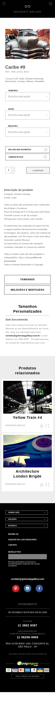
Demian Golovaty (34, 78)
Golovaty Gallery (27, 9)
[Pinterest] (16, 588)
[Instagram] (27, 588)
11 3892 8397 (27, 625)
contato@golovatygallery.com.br (23, 335)
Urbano (30, 81)
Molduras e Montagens (27, 290)
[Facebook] (39, 588)
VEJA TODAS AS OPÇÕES (27, 676)
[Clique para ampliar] (27, 44)
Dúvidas (12, 526)
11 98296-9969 (27, 637)
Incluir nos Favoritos (19, 150)
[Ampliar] (45, 55)
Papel (11, 109)
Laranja (21, 81)
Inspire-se (13, 534)
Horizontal (10, 81)
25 (16, 78)
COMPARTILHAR (15, 157)
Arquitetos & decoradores (22, 540)
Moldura (13, 126)
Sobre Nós (14, 512)
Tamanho (13, 91)
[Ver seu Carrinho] (49, 3)
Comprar (38, 170)
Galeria (12, 519)
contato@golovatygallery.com (27, 579)
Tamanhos (27, 279)
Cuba (21, 78)
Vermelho (40, 81)
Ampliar (48, 426)
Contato (12, 545)
